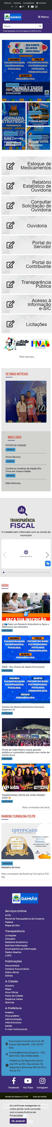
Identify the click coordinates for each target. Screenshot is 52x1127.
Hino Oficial (11, 992)
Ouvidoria (17, 3)
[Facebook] (28, 6)
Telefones (7, 3)
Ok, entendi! (18, 1121)
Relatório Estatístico (16, 942)
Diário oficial (12, 972)
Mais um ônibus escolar (38, 119)
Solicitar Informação (16, 945)
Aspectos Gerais (14, 999)
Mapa (8, 989)
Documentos (12, 965)
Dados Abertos (13, 952)
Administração (13, 1019)
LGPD (8, 955)
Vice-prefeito (12, 1015)
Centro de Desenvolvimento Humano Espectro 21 (25, 91)
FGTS (8, 915)
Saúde (8, 1025)
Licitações (10, 935)
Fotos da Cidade (14, 995)
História (9, 985)
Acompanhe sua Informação (20, 948)
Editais (9, 975)
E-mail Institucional (16, 1029)
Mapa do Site (12, 925)
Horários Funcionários (17, 969)
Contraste (42, 3)
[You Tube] (32, 6)
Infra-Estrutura (13, 1022)
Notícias (9, 1002)
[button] (40, 26)
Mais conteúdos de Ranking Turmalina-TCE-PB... (25, 875)
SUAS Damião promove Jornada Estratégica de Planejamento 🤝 (14, 142)
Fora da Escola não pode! (38, 143)
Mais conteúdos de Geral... (36, 807)
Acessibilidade (28, 3)
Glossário (10, 938)
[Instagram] (36, 6)
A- (16, 7)
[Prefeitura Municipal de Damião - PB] (12, 16)
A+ (12, 7)
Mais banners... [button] (27, 356)
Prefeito (9, 1012)
